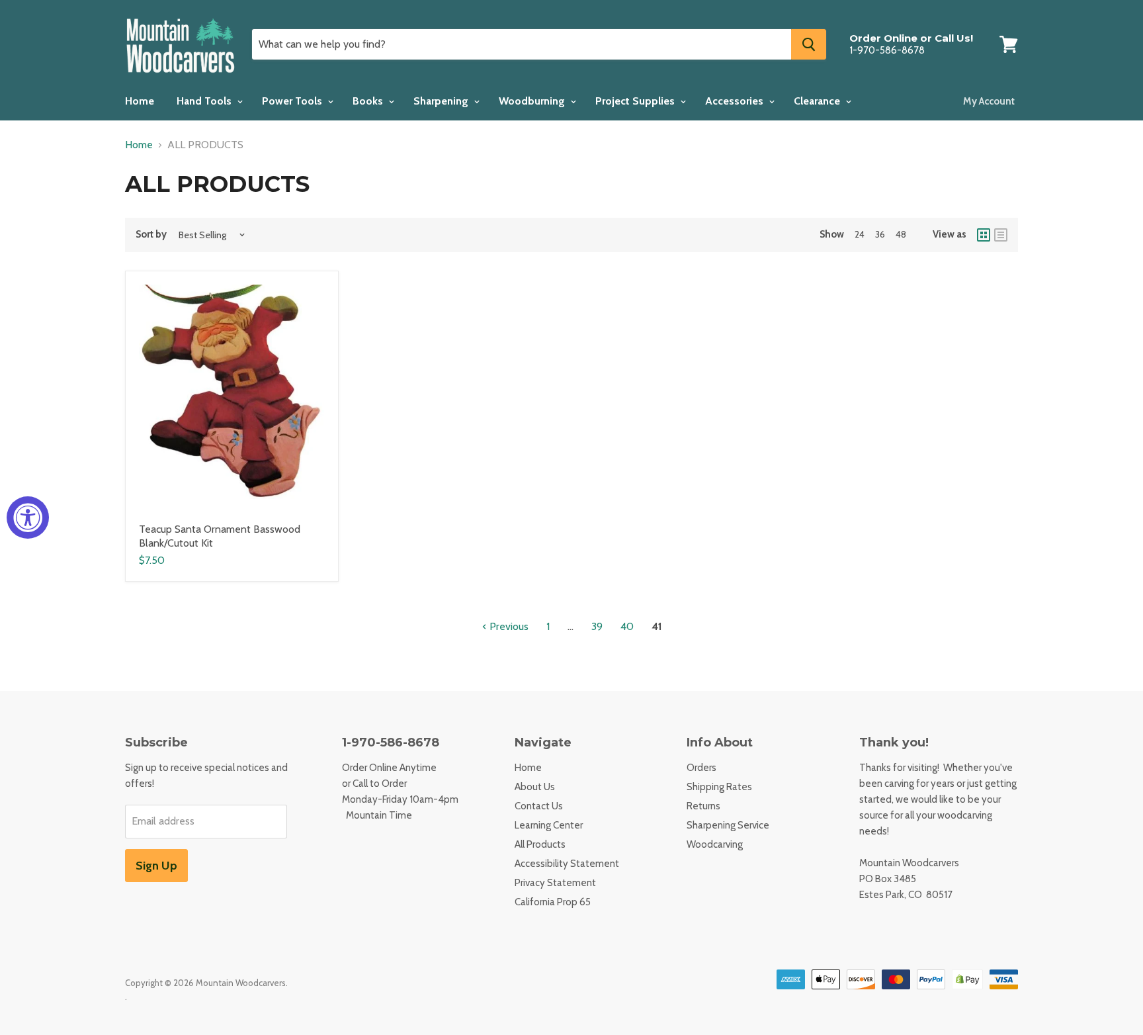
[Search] (808, 44)
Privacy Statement (555, 883)
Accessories (735, 101)
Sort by (151, 234)
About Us (535, 787)
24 (860, 234)
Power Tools (293, 101)
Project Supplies (636, 101)
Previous (508, 626)
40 (627, 626)
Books (369, 101)
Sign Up (156, 865)
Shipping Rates (719, 787)
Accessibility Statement (567, 864)
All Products (540, 844)
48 (901, 234)
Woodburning (533, 101)
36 (880, 234)
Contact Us (539, 806)
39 (597, 626)
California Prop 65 (553, 902)
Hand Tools (205, 101)
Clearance (818, 101)
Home (139, 101)
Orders (701, 768)
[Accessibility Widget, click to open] (28, 517)
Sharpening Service (728, 825)
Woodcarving (715, 844)
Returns (703, 806)
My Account (989, 101)
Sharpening (442, 101)
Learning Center (549, 825)
